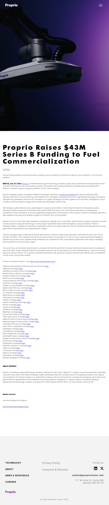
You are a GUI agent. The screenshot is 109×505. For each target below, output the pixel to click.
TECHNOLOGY (13, 463)
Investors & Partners (55, 469)
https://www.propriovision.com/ (42, 261)
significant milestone (68, 194)
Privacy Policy (51, 463)
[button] (101, 5)
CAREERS (10, 482)
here (47, 266)
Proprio (25, 183)
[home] (11, 5)
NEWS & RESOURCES (17, 475)
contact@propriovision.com (88, 475)
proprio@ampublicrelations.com (16, 406)
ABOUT (9, 469)
